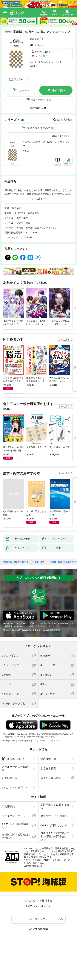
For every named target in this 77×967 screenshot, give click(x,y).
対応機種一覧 (48, 758)
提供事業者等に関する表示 (54, 806)
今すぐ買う (58, 90)
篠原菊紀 (34, 39)
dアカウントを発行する (38, 900)
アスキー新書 (23, 223)
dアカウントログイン (14, 787)
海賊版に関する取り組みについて (16, 836)
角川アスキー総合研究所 (26, 213)
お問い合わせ (10, 777)
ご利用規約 (8, 806)
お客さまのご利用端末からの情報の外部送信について (54, 836)
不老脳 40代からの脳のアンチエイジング (46, 143)
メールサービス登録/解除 (15, 768)
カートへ (24, 90)
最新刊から (67, 136)
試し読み (18, 79)
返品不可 (33, 66)
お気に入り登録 (65, 119)
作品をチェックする (41, 99)
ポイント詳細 (38, 55)
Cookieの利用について (53, 825)
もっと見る (64, 339)
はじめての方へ (16, 758)
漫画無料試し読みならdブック (15, 562)
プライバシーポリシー (15, 815)
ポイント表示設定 (50, 777)
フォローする (41, 39)
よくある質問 (48, 768)
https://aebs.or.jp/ (34, 866)
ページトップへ (38, 919)
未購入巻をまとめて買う (41, 128)
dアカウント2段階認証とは (15, 825)
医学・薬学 (22, 218)
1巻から (56, 136)
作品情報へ (36, 107)
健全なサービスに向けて (54, 815)
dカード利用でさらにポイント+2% (44, 62)
